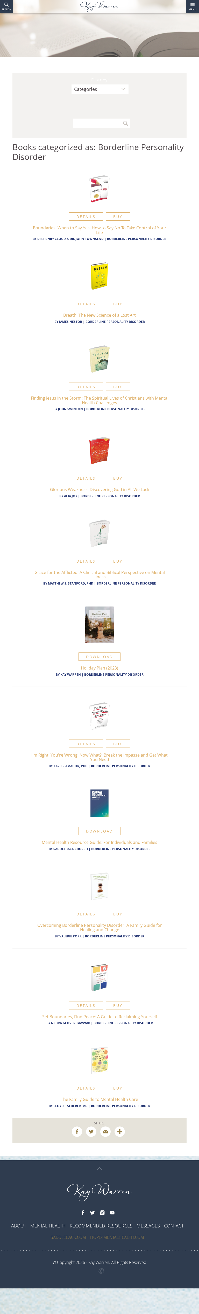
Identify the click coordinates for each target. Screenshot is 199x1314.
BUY (117, 216)
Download (99, 656)
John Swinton (70, 409)
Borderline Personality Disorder (136, 239)
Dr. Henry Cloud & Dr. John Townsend (70, 239)
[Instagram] (102, 1213)
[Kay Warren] (99, 6)
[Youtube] (112, 1213)
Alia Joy (70, 496)
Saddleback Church (70, 849)
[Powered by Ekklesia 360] (101, 1271)
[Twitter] (92, 1213)
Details (86, 216)
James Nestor (70, 322)
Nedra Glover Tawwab (71, 1023)
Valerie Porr (70, 936)
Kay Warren (70, 674)
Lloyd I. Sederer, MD (70, 1106)
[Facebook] (83, 1213)
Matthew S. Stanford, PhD (70, 583)
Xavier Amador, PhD (70, 766)
